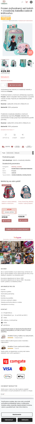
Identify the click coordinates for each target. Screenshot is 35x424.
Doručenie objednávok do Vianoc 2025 (12, 278)
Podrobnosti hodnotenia (25, 21)
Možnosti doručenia (6, 80)
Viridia (5, 318)
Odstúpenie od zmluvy (7, 304)
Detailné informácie (7, 130)
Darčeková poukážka (7, 298)
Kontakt (3, 289)
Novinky (3, 296)
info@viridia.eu (7, 313)
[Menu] (31, 2)
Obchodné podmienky (7, 294)
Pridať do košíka (16, 85)
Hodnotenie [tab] (10, 153)
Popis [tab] (3, 153)
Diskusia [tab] (17, 153)
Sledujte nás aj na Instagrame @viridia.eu (18, 239)
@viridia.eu (6, 325)
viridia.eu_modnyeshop (10, 320)
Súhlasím (25, 420)
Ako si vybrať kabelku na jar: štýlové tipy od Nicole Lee (16, 272)
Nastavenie (17, 414)
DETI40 (9, 212)
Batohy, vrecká (16, 167)
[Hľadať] (22, 2)
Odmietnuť (9, 420)
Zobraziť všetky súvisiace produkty (17, 229)
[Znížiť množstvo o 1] (7, 86)
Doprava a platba (6, 291)
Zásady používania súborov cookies (11, 302)
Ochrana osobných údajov (9, 300)
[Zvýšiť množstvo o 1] (7, 84)
